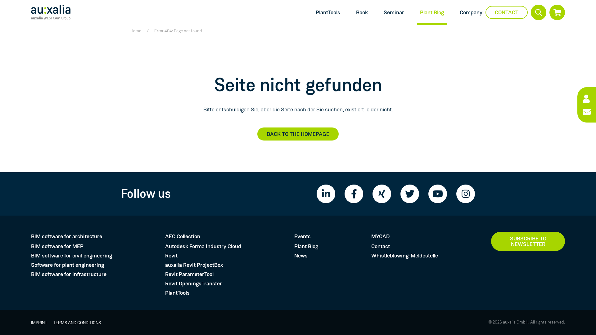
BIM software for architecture (66, 236)
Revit (171, 255)
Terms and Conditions (77, 322)
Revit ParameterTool (189, 274)
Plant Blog (432, 12)
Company (471, 12)
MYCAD (380, 236)
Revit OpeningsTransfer (193, 283)
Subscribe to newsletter (528, 241)
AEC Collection (182, 236)
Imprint (39, 322)
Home (135, 31)
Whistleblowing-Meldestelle (404, 255)
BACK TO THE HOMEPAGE (298, 134)
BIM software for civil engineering (71, 255)
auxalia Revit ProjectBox (194, 265)
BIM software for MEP (57, 246)
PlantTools (328, 12)
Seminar (394, 12)
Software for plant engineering (67, 265)
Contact (506, 12)
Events (302, 236)
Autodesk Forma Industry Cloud (203, 246)
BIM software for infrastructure (68, 274)
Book (362, 12)
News (301, 255)
